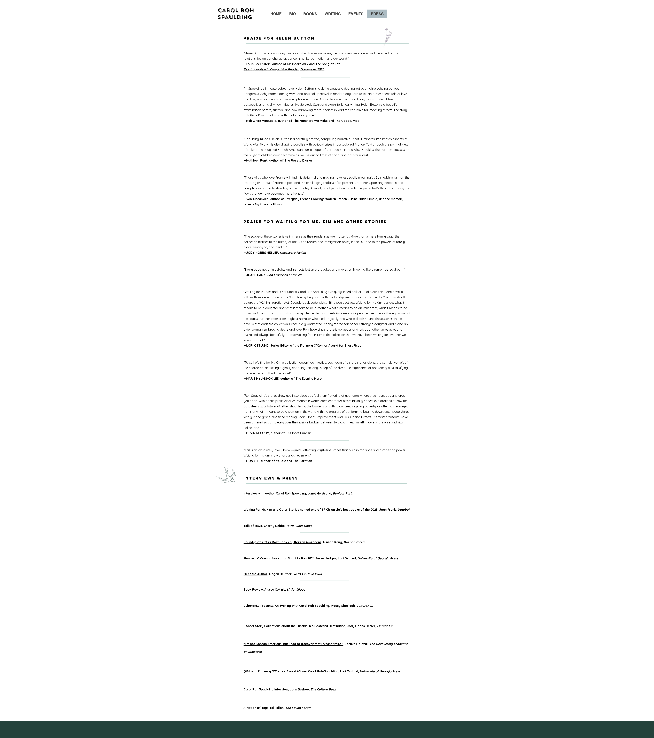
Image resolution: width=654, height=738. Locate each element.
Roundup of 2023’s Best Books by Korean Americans (282, 542)
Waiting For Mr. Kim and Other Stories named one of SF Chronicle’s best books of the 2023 (311, 510)
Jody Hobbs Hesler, (369, 626)
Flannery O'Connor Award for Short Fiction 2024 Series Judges (290, 558)
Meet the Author (255, 574)
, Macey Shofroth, (308, 606)
